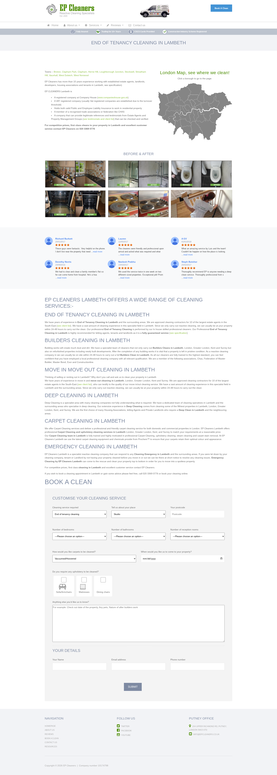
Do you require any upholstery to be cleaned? (75, 571)
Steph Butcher (189, 262)
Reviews (115, 25)
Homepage (50, 726)
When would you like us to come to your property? (166, 551)
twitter (125, 726)
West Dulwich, (66, 75)
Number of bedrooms (63, 529)
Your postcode (177, 507)
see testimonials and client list (99, 119)
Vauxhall (53, 75)
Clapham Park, (69, 71)
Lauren (122, 239)
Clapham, (83, 71)
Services (93, 25)
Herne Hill (93, 71)
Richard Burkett (63, 239)
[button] (96, 251)
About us (72, 25)
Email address (118, 659)
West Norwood (81, 75)
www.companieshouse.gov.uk (113, 97)
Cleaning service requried (65, 507)
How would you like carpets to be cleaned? (74, 551)
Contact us (138, 25)
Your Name (58, 659)
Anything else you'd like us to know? (70, 602)
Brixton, (57, 71)
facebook (126, 731)
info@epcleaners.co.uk (206, 734)
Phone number (177, 659)
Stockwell (129, 71)
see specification (178, 333)
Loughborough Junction (111, 71)
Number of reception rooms (184, 529)
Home (55, 25)
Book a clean (52, 738)
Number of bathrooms (122, 529)
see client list (63, 325)
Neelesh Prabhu (127, 262)
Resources (51, 746)
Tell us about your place (123, 507)
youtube (125, 735)
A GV (184, 239)
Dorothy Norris (63, 262)
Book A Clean (221, 8)
